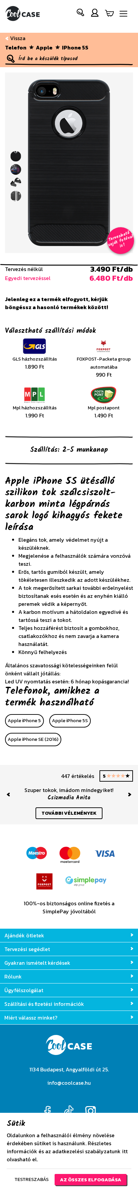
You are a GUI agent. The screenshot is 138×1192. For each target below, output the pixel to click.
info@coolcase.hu (69, 1083)
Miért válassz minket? (30, 1018)
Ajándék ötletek (24, 935)
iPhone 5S (75, 47)
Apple (44, 47)
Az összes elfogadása (90, 1179)
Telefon (15, 47)
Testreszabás (31, 1179)
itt (125, 1151)
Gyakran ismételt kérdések (37, 963)
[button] (80, 14)
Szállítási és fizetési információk (44, 1004)
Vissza (17, 38)
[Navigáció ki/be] (123, 13)
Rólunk (13, 976)
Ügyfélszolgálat (23, 990)
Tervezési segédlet (27, 949)
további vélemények (69, 813)
